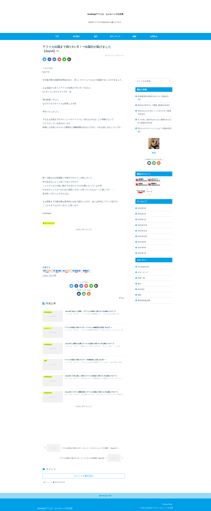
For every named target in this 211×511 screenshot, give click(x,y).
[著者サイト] (79, 294)
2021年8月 (142, 247)
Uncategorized (143, 267)
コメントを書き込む (84, 476)
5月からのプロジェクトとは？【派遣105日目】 (155, 129)
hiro (154, 153)
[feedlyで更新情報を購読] (84, 294)
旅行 (139, 284)
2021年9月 (142, 242)
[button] (170, 81)
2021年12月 (142, 225)
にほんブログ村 (49, 275)
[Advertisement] (84, 152)
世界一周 (141, 278)
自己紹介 (141, 289)
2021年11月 (142, 231)
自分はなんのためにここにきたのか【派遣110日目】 (154, 112)
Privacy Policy (167, 504)
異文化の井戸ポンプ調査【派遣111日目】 (154, 105)
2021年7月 (142, 253)
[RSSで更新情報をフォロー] (89, 294)
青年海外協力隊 (49, 223)
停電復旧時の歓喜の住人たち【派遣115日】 (153, 97)
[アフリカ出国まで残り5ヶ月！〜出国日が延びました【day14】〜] (54, 59)
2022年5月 (142, 208)
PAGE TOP (106, 496)
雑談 (139, 295)
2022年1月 (142, 219)
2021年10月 (142, 236)
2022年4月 (142, 214)
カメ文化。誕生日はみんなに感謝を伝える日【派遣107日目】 (154, 121)
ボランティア (143, 272)
